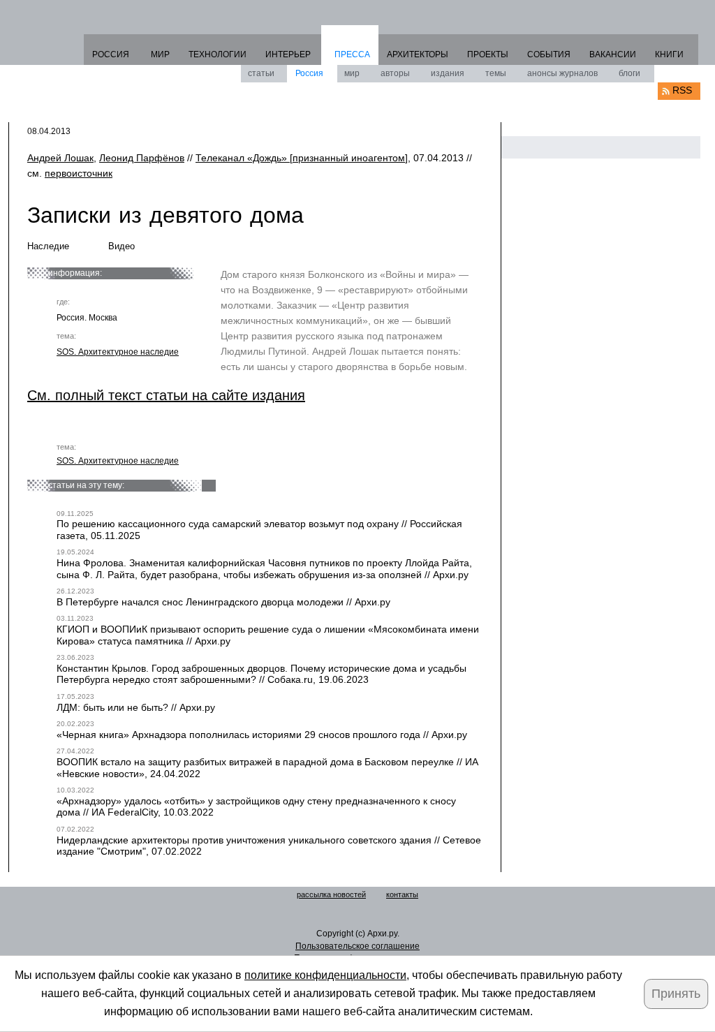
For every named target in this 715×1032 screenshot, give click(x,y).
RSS (682, 90)
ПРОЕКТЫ (487, 54)
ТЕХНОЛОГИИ (217, 54)
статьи (261, 73)
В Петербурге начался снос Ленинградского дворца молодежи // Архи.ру (223, 601)
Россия (309, 73)
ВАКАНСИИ (612, 54)
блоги (629, 73)
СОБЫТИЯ (548, 54)
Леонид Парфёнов (141, 157)
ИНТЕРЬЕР (288, 54)
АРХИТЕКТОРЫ (417, 54)
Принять (675, 994)
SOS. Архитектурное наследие (118, 352)
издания (447, 73)
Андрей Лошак (60, 157)
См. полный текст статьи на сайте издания (166, 395)
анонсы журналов (562, 73)
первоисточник (78, 173)
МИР (160, 54)
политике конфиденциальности (325, 975)
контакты (402, 894)
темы (495, 73)
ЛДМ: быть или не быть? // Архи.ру (136, 707)
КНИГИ (669, 54)
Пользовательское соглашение (357, 946)
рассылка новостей (331, 894)
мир (352, 73)
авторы (395, 73)
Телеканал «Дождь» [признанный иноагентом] (302, 157)
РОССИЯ (110, 54)
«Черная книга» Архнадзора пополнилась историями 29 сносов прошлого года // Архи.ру (262, 734)
